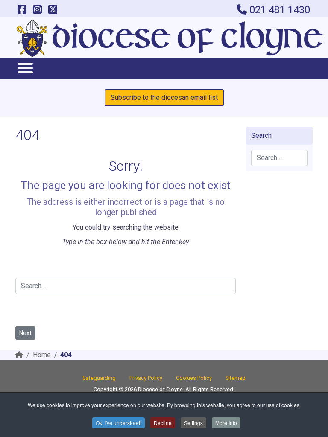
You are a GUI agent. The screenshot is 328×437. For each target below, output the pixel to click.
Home (42, 355)
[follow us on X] (52, 10)
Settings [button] (193, 422)
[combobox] (125, 286)
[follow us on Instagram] (37, 10)
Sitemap (236, 378)
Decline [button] (163, 422)
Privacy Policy (145, 378)
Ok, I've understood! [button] (118, 422)
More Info (226, 422)
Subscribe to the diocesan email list (164, 97)
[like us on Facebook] (21, 10)
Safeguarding (99, 378)
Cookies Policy (194, 378)
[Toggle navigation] (25, 67)
